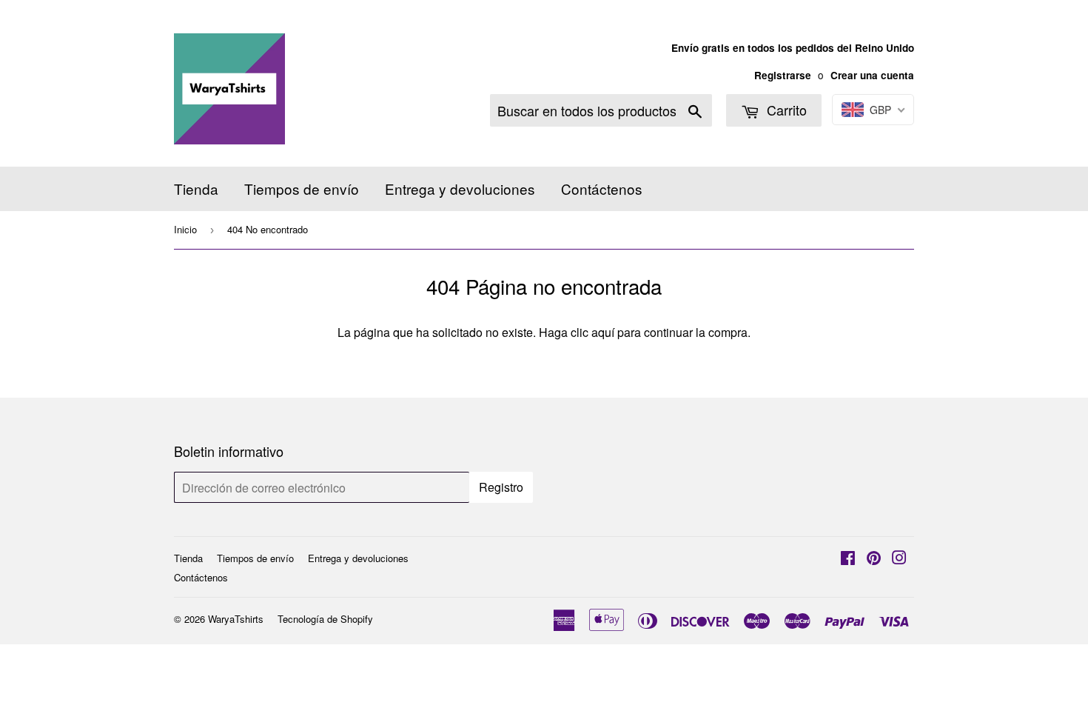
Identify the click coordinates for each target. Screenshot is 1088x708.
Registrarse (782, 75)
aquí (602, 332)
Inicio (185, 229)
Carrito (785, 109)
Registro (501, 486)
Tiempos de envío (301, 188)
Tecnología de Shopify (325, 619)
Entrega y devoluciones (460, 188)
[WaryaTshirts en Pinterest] (874, 558)
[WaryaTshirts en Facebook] (848, 558)
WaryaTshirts (235, 619)
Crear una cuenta (872, 75)
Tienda (196, 188)
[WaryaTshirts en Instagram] (899, 558)
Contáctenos (601, 188)
